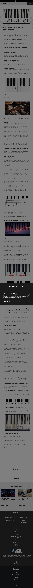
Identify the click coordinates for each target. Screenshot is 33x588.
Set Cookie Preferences (6, 301)
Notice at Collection (9, 290)
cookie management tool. (7, 291)
